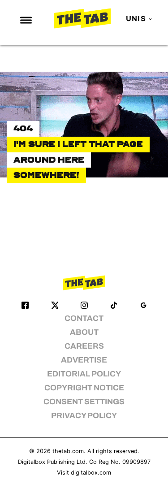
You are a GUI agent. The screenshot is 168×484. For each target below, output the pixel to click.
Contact (84, 318)
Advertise (84, 360)
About (84, 332)
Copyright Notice (84, 388)
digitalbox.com (91, 472)
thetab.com (68, 451)
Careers (84, 346)
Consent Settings (84, 402)
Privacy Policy (84, 415)
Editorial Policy (84, 374)
